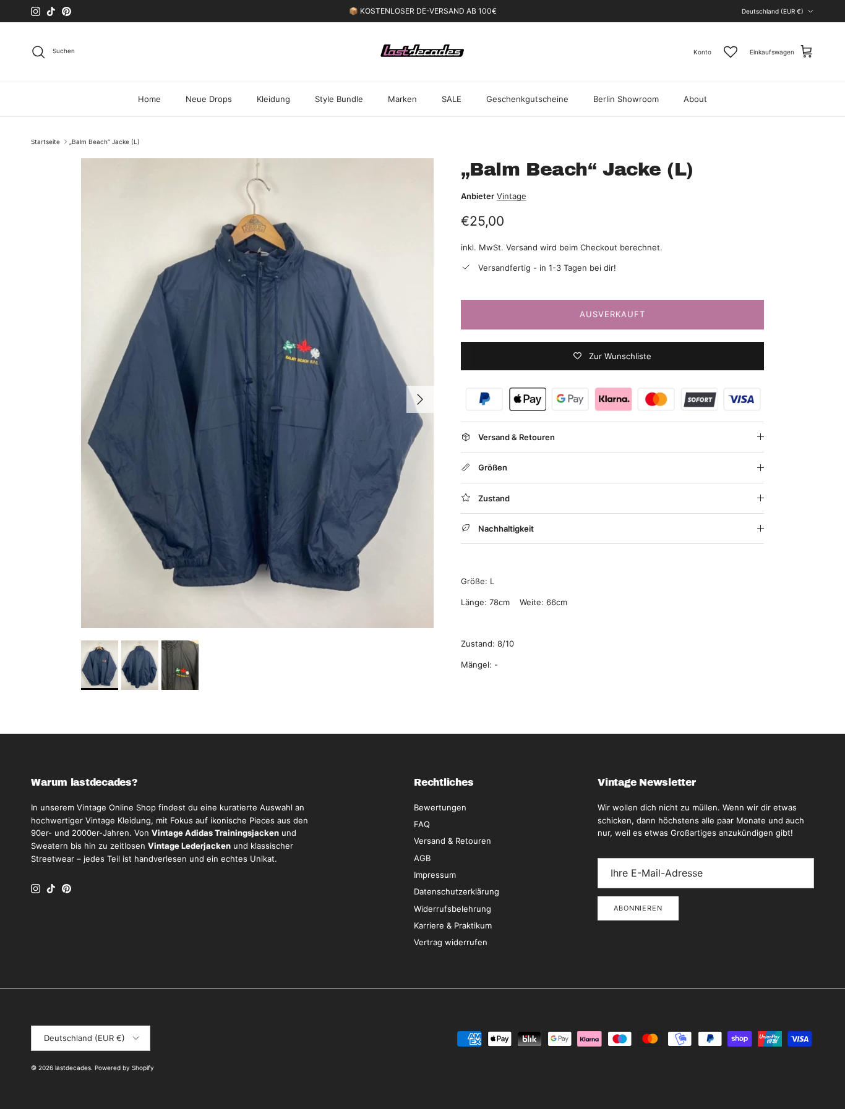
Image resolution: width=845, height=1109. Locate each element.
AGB (422, 858)
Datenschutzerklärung (456, 891)
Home (149, 99)
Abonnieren (638, 908)
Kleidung (273, 99)
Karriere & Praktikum (453, 925)
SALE (451, 99)
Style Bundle (339, 99)
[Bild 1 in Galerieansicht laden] (257, 393)
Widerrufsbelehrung (452, 909)
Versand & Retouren (452, 841)
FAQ (422, 824)
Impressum (435, 875)
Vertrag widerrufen (450, 942)
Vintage (511, 196)
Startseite (45, 141)
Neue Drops (209, 99)
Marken (402, 99)
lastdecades (73, 1067)
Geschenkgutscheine (527, 99)
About (695, 99)
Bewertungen (440, 807)
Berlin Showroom (626, 99)
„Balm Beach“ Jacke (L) (104, 141)
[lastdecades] (423, 52)
